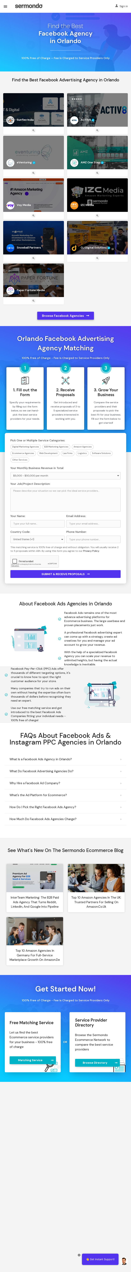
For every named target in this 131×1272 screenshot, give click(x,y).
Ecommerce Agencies (23, 453)
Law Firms (68, 453)
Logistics (82, 453)
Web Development (48, 453)
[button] (65, 760)
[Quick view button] (33, 130)
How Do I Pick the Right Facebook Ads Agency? (43, 807)
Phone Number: (76, 532)
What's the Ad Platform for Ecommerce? (38, 795)
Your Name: (17, 516)
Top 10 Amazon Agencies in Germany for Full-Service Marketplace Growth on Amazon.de (35, 955)
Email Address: (76, 516)
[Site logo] (28, 6)
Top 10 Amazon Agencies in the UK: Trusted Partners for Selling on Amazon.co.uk (96, 902)
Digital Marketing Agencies (25, 446)
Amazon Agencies (83, 446)
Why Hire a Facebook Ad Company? (35, 783)
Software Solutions (101, 453)
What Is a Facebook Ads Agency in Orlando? (41, 759)
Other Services (19, 459)
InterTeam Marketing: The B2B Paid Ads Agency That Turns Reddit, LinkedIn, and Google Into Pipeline (35, 902)
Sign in (124, 6)
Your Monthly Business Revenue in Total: (37, 468)
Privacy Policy (91, 551)
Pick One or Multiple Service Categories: (37, 440)
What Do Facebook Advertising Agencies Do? (41, 771)
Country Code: (20, 532)
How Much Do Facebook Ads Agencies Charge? (43, 819)
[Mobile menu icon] (5, 6)
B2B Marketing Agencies (56, 446)
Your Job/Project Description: (30, 484)
